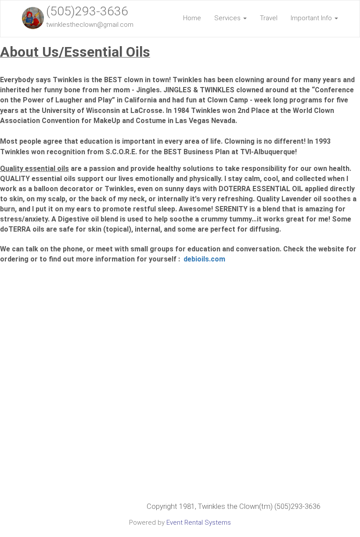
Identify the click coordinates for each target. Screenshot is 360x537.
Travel (268, 18)
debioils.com (204, 259)
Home (192, 18)
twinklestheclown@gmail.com (89, 25)
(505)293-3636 (87, 11)
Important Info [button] (312, 18)
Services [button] (228, 18)
